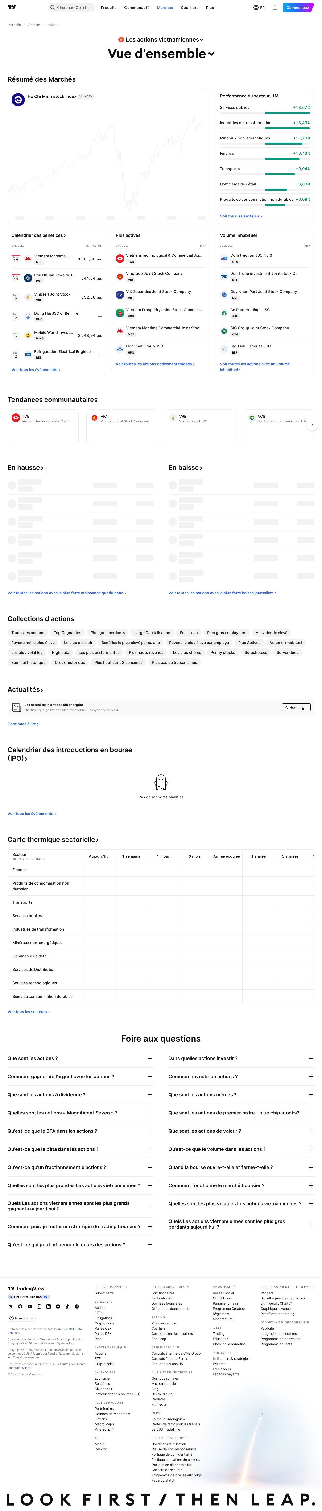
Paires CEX (103, 1328)
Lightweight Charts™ (276, 1303)
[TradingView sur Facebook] (20, 1306)
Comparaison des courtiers (172, 1334)
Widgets (267, 1293)
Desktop (101, 1449)
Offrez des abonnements (171, 1308)
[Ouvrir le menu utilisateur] (275, 7)
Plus (210, 7)
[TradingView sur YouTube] (29, 1306)
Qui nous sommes (165, 1378)
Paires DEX (103, 1334)
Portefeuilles (104, 1409)
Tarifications (161, 1298)
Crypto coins (104, 1323)
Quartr (26, 1367)
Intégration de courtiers (279, 1334)
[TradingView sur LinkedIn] (48, 1306)
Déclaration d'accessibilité (172, 1465)
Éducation (220, 1339)
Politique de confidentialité (172, 1454)
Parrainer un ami (225, 1303)
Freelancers (222, 1369)
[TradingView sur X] (11, 1306)
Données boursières (167, 1303)
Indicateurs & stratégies (231, 1359)
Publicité (267, 1328)
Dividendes (103, 1389)
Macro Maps (104, 1424)
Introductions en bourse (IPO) (117, 1394)
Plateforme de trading (277, 1314)
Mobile (100, 1444)
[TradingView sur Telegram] (58, 1306)
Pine (98, 1339)
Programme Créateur (229, 1308)
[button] (120, 7)
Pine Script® (104, 1429)
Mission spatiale (164, 1384)
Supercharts (104, 1293)
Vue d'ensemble (164, 1323)
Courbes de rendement (112, 1414)
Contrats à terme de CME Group (176, 1353)
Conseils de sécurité (167, 1470)
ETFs (98, 1313)
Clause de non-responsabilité (174, 1449)
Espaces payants (226, 1374)
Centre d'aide (162, 1394)
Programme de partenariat (281, 1339)
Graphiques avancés (276, 1308)
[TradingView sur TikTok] (67, 1306)
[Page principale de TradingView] (12, 7)
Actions (100, 1308)
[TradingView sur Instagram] (39, 1306)
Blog (155, 1389)
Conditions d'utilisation (169, 1444)
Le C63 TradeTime (166, 1429)
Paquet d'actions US (167, 1364)
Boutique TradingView (168, 1419)
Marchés (165, 7)
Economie (102, 1378)
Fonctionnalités (163, 1293)
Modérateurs (222, 1319)
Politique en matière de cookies (176, 1459)
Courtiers (190, 7)
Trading (219, 1334)
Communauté (136, 7)
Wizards (219, 1364)
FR (262, 7)
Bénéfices (102, 1384)
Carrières (158, 1399)
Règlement (221, 1314)
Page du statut (163, 1480)
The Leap (159, 1339)
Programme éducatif (276, 1344)
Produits (109, 7)
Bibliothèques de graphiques (283, 1298)
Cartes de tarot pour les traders (176, 1424)
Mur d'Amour (222, 1298)
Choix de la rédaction (229, 1344)
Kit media (159, 1404)
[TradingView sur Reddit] (77, 1306)
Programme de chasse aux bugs (177, 1475)
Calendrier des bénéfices (37, 235)
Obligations (103, 1318)
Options (101, 1419)
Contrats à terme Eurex (169, 1359)
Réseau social (223, 1293)
